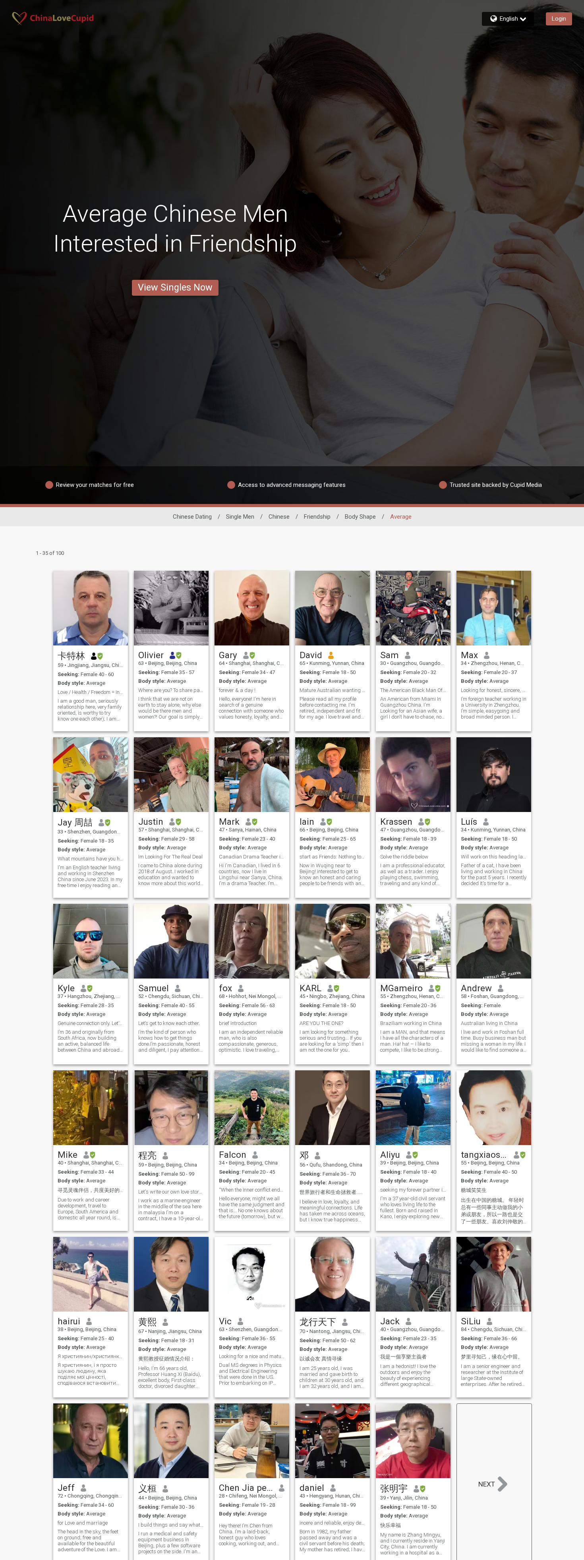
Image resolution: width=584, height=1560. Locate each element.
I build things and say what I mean (171, 1525)
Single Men (240, 516)
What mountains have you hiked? (91, 859)
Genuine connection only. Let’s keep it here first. (91, 1023)
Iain (307, 821)
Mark (229, 821)
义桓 (147, 1488)
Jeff (66, 1487)
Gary (228, 655)
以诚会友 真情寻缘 (321, 1359)
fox (225, 988)
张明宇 (394, 1488)
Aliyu (390, 1154)
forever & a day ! (237, 690)
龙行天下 (318, 1322)
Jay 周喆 (75, 822)
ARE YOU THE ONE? (321, 1023)
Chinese (279, 516)
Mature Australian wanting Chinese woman (332, 690)
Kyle (66, 988)
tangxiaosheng (484, 1154)
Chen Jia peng (246, 1487)
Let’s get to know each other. (169, 1023)
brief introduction (238, 1023)
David (311, 655)
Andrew (476, 988)
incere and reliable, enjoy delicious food (332, 1523)
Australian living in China (489, 1023)
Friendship (317, 516)
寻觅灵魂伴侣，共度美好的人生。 (91, 1190)
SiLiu (471, 1321)
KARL (310, 988)
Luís (469, 821)
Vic (225, 1321)
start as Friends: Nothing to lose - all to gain (332, 857)
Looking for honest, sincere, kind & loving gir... (494, 690)
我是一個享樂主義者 (403, 1357)
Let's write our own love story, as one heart (171, 1192)
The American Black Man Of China (413, 690)
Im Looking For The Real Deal (170, 857)
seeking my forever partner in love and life (413, 1190)
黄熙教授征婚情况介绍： (166, 1359)
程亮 (147, 1155)
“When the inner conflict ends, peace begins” (252, 1190)
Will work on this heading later (494, 857)
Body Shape (360, 516)
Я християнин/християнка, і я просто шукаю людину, (91, 1356)
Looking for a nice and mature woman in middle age (252, 1356)
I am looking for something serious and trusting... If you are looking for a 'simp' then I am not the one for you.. (332, 1041)
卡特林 (71, 656)
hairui (69, 1321)
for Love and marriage (83, 1523)
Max (469, 655)
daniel (312, 1487)
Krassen (396, 821)
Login (559, 18)
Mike (67, 1154)
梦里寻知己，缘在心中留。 (492, 1357)
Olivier (151, 655)
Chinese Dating (192, 516)
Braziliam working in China (411, 1023)
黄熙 (147, 1322)
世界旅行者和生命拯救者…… (331, 1192)
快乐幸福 (390, 1525)
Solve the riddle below (404, 857)
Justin (150, 821)
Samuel (153, 988)
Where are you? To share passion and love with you (171, 690)
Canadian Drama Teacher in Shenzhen (252, 857)
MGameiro (401, 988)
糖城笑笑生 (474, 1190)
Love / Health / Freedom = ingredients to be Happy (91, 692)
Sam (389, 655)
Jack (390, 1321)
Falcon (232, 1154)
